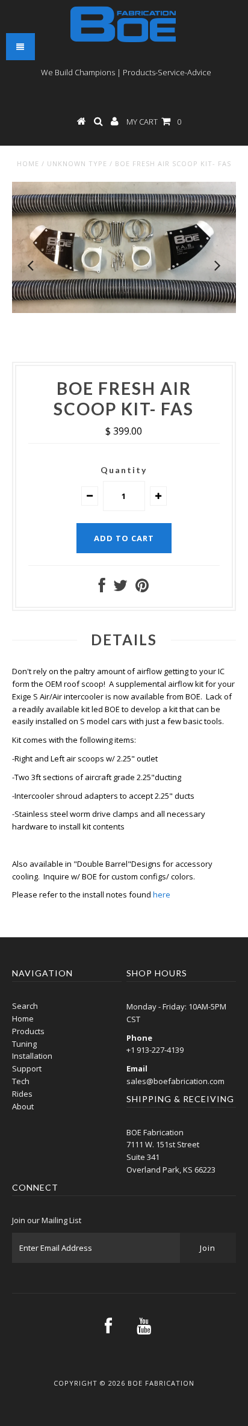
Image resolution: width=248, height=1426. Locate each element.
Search (25, 1005)
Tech (20, 1081)
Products (28, 1031)
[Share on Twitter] (120, 588)
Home (28, 163)
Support (27, 1068)
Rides (22, 1093)
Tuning (24, 1043)
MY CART (153, 121)
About (23, 1106)
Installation (32, 1055)
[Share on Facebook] (102, 588)
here (161, 894)
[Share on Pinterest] (142, 588)
